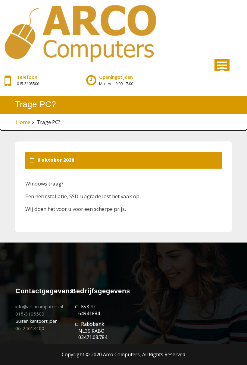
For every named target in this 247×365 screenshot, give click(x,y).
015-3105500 (29, 314)
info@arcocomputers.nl (39, 306)
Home (23, 122)
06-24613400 (29, 328)
